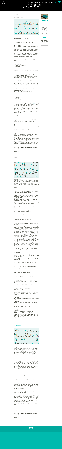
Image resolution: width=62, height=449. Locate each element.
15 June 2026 (16, 14)
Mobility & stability (17, 325)
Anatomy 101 (43, 24)
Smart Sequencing (37, 2)
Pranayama (43, 29)
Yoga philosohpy (43, 32)
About (32, 2)
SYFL (34, 103)
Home (29, 2)
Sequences (51, 2)
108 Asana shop (45, 20)
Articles (55, 2)
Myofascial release (20, 17)
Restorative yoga (43, 30)
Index (44, 37)
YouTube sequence (44, 33)
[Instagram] (29, 428)
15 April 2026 (16, 323)
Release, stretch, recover (19, 16)
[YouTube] (31, 428)
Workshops (46, 2)
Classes (42, 2)
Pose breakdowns (44, 28)
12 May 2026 (15, 157)
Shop (59, 2)
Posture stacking (17, 158)
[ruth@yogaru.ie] (32, 428)
